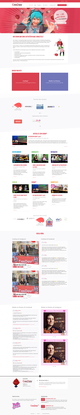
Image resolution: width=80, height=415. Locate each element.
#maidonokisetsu (16, 324)
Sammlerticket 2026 (49, 405)
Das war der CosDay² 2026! (51, 398)
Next (66, 106)
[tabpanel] (21, 121)
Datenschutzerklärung (45, 413)
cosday (25, 271)
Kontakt (38, 413)
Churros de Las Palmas (57, 195)
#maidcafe (26, 324)
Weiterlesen (65, 146)
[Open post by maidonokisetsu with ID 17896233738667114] (54, 322)
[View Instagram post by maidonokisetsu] (67, 335)
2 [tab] (40, 113)
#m (29, 324)
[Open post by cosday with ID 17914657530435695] (25, 254)
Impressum (32, 413)
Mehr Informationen (42, 386)
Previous (13, 106)
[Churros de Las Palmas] (59, 188)
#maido (23, 324)
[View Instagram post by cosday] (38, 266)
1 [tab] (39, 113)
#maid (20, 324)
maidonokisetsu (54, 310)
